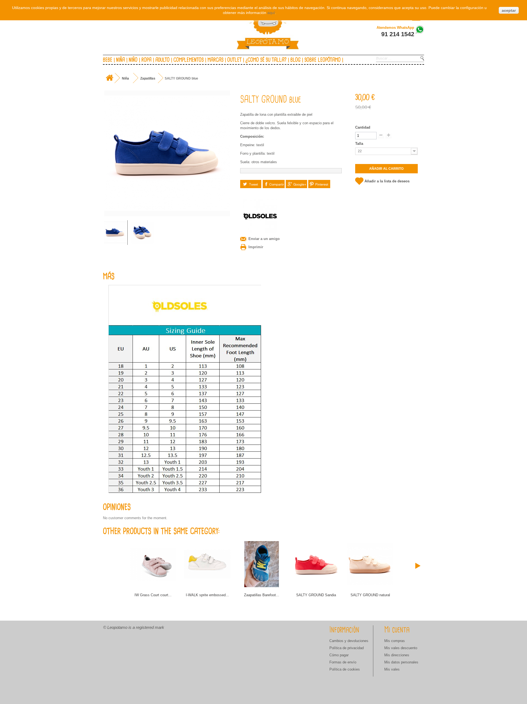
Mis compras (394, 641)
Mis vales (392, 669)
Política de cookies (344, 669)
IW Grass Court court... (153, 595)
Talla (359, 144)
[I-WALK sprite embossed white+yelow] (207, 564)
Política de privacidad (346, 648)
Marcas (215, 60)
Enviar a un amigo (264, 239)
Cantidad (362, 127)
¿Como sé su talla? (266, 60)
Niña (120, 60)
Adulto (162, 60)
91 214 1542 (397, 34)
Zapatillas (147, 78)
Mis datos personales (401, 662)
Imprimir (255, 247)
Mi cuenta (397, 629)
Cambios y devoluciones (348, 641)
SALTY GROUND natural (370, 595)
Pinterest (319, 184)
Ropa (146, 60)
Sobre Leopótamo (322, 60)
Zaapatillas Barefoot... (261, 595)
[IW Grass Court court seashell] (152, 564)
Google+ (296, 184)
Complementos (188, 60)
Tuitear (250, 184)
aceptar (509, 10)
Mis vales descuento (400, 648)
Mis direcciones (396, 655)
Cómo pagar (339, 655)
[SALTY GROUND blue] (115, 232)
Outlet (234, 60)
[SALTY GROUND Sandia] (315, 564)
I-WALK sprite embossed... (207, 595)
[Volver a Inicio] (109, 78)
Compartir (273, 184)
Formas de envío (342, 662)
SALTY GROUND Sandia (316, 595)
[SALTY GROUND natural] (370, 564)
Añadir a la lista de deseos (387, 181)
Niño (133, 60)
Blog (295, 60)
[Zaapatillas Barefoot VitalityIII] (261, 564)
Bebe (107, 60)
